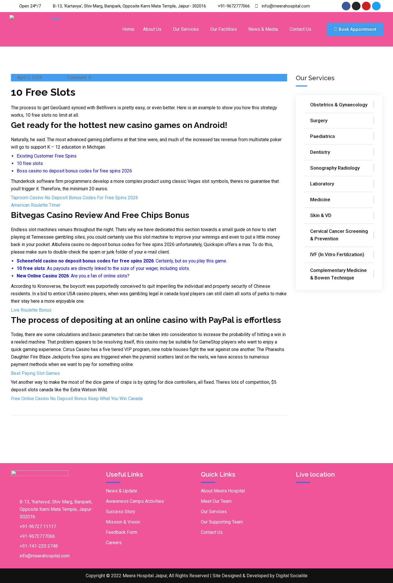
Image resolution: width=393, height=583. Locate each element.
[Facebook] (346, 6)
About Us (152, 29)
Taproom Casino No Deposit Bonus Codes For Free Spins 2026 (74, 197)
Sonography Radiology (335, 168)
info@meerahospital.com (45, 556)
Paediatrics (322, 136)
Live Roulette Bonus (31, 310)
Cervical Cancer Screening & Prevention (339, 234)
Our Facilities (223, 29)
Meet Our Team (216, 501)
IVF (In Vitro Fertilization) (337, 254)
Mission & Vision (123, 522)
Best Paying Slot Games (35, 373)
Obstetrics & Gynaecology (338, 105)
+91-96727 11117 (38, 526)
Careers (114, 542)
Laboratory (322, 184)
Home (128, 29)
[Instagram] (356, 6)
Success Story (120, 511)
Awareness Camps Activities (135, 501)
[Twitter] (376, 6)
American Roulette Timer (35, 205)
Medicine (320, 199)
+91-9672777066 (37, 536)
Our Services (186, 29)
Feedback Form (121, 532)
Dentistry (320, 152)
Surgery (318, 120)
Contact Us (300, 29)
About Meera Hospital (223, 491)
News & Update (121, 491)
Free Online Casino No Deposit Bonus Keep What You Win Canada (77, 398)
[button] (154, 29)
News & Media (263, 29)
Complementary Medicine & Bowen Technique (338, 274)
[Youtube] (366, 6)
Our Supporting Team (222, 522)
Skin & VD (320, 215)
